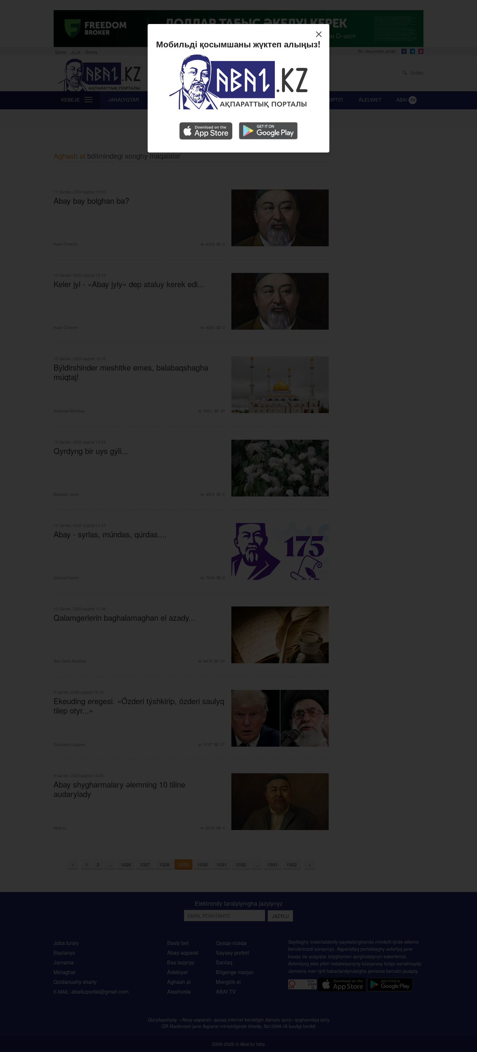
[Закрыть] (320, 35)
